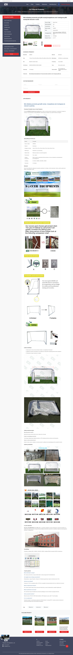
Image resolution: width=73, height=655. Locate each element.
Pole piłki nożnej (7, 27)
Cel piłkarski (19, 11)
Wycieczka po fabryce (39, 642)
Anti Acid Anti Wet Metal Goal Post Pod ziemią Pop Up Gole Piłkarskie (64, 628)
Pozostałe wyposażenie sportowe (10, 40)
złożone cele (38, 607)
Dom (16, 11)
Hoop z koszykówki (7, 31)
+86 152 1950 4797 (13, 48)
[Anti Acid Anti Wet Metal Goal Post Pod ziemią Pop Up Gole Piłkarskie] (64, 620)
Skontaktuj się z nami (39, 645)
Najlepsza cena (48, 45)
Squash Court (6, 25)
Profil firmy (38, 641)
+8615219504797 (11, 50)
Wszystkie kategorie (62, 645)
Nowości (46, 641)
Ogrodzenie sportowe (8, 38)
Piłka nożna (46, 607)
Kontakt (11, 54)
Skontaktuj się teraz (56, 45)
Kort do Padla (6, 22)
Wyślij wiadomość (31, 92)
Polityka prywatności (48, 645)
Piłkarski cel (31, 607)
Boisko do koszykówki (8, 34)
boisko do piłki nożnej (7, 20)
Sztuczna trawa (7, 36)
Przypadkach (47, 642)
